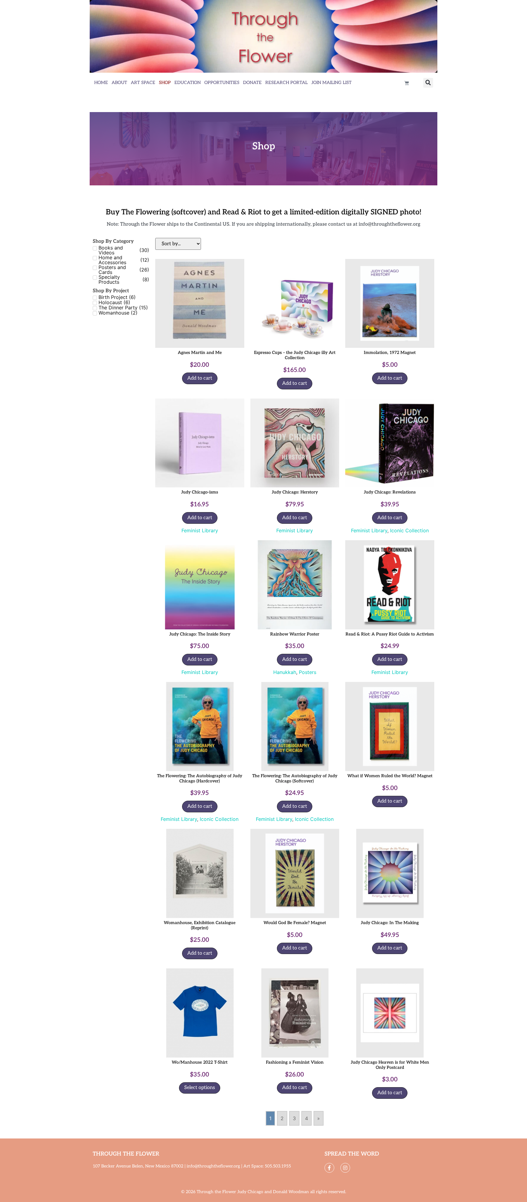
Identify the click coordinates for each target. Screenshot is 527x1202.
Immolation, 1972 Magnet (390, 352)
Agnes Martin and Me (200, 352)
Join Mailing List (331, 82)
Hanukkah (284, 672)
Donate (252, 82)
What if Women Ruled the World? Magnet (389, 775)
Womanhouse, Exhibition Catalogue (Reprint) (199, 925)
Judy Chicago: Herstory (295, 492)
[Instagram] (345, 1168)
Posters (307, 672)
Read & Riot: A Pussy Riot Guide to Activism (390, 634)
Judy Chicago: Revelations (390, 492)
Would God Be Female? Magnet (295, 922)
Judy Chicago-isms (199, 492)
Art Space (143, 82)
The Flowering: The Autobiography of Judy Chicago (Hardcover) (199, 778)
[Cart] (406, 83)
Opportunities (221, 82)
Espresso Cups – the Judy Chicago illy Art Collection (294, 355)
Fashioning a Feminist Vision (295, 1062)
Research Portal (286, 82)
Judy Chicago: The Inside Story (199, 634)
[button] (428, 83)
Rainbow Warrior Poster (294, 634)
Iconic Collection (409, 530)
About (119, 82)
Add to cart (199, 378)
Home (101, 82)
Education (187, 82)
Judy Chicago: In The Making (390, 922)
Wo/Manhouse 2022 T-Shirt (200, 1062)
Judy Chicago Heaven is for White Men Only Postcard (390, 1065)
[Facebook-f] (329, 1168)
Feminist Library (199, 530)
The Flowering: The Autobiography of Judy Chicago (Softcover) (294, 778)
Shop (165, 82)
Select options (199, 1088)
